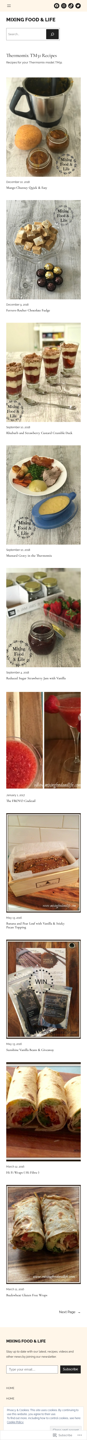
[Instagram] (63, 5)
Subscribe (70, 1369)
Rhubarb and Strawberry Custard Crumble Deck (39, 433)
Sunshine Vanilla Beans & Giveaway (30, 1050)
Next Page (70, 1312)
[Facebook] (56, 5)
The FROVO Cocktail (20, 801)
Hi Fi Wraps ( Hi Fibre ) (22, 1172)
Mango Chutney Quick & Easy (26, 188)
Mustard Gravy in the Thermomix (29, 556)
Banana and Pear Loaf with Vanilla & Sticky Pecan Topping (35, 925)
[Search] (52, 34)
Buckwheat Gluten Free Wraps (26, 1295)
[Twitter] (78, 5)
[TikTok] (71, 5)
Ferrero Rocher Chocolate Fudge (28, 310)
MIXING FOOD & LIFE (30, 19)
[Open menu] (9, 5)
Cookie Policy (15, 1422)
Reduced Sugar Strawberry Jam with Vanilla (36, 678)
